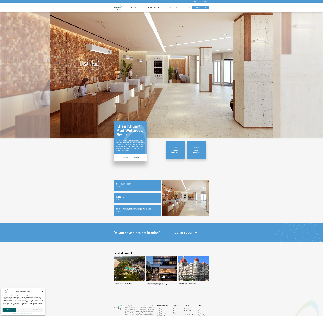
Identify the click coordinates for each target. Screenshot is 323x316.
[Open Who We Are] (142, 7)
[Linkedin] (190, 315)
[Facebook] (185, 315)
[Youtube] (192, 315)
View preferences (37, 309)
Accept (9, 309)
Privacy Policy (23, 313)
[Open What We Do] (160, 7)
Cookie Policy (16, 313)
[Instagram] (187, 315)
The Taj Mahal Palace (124, 277)
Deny (23, 309)
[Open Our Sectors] (178, 7)
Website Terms (30, 313)
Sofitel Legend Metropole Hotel (160, 277)
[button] (42, 291)
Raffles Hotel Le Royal (189, 277)
